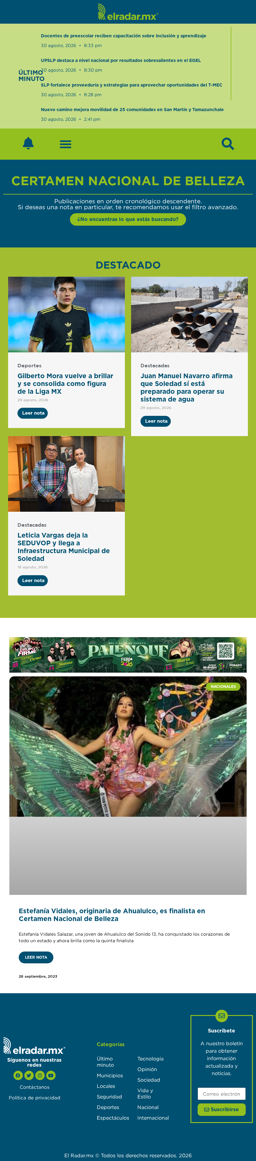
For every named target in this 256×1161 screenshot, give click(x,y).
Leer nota (36, 957)
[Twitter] (29, 1075)
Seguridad (109, 1096)
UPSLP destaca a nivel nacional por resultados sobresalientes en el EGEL (121, 61)
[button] (65, 144)
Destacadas (155, 366)
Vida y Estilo (145, 1093)
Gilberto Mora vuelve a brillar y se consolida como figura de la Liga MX (65, 384)
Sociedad (148, 1080)
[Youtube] (51, 1075)
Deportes (29, 366)
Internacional (151, 1118)
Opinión (147, 1069)
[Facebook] (18, 1075)
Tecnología (150, 1058)
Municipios (110, 1075)
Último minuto (105, 1062)
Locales (106, 1086)
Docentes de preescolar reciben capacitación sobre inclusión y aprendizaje (123, 36)
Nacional (148, 1107)
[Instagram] (40, 1075)
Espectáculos (111, 1118)
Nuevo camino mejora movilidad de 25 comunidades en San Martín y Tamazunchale (132, 110)
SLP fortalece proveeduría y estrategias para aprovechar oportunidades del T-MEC (131, 85)
